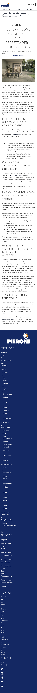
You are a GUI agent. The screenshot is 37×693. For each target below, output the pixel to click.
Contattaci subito (7, 319)
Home (5, 13)
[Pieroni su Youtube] (2, 682)
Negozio (4, 540)
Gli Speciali (16, 13)
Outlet (3, 587)
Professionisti (30, 9)
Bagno (3, 369)
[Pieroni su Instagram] (2, 673)
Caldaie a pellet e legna (5, 492)
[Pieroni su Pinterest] (2, 677)
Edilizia (18, 9)
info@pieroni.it (6, 639)
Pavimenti (23, 13)
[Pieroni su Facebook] (2, 669)
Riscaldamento (6, 464)
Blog (10, 13)
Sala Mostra (6, 9)
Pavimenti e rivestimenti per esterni (7, 455)
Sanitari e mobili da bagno (5, 402)
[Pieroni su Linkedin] (2, 686)
